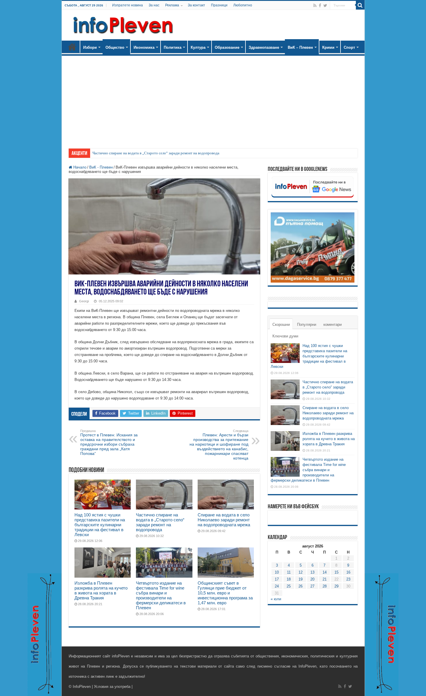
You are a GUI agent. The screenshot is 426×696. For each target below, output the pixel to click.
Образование (227, 47)
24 (277, 586)
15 (336, 572)
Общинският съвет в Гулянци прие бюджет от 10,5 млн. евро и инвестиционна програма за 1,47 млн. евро (225, 593)
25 (289, 586)
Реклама (172, 5)
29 (336, 586)
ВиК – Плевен (300, 47)
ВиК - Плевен (101, 167)
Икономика (144, 47)
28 (325, 586)
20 (312, 579)
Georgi (84, 301)
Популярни (306, 324)
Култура (198, 47)
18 (289, 579)
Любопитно (242, 5)
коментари (332, 324)
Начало (72, 47)
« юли (276, 599)
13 (312, 572)
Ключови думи (285, 336)
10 (277, 572)
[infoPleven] (121, 24)
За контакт (196, 5)
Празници (219, 5)
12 (300, 572)
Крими (328, 47)
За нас (154, 5)
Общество (114, 47)
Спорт (349, 47)
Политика (172, 47)
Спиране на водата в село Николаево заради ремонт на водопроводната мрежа (224, 519)
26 (300, 586)
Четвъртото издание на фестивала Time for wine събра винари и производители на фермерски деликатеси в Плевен (161, 595)
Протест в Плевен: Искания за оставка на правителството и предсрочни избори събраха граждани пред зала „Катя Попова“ (109, 442)
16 (348, 572)
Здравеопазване (264, 47)
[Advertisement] (213, 99)
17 (277, 579)
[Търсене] (360, 5)
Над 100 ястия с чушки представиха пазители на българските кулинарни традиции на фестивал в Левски (99, 524)
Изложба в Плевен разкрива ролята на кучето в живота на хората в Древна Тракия (101, 590)
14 (325, 572)
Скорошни (281, 324)
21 (325, 579)
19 (300, 579)
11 (289, 572)
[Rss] (315, 5)
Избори (90, 47)
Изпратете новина (127, 5)
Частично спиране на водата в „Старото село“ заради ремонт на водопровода (155, 153)
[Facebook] (320, 5)
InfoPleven (82, 686)
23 (348, 579)
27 (312, 586)
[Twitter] (325, 5)
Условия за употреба (112, 686)
